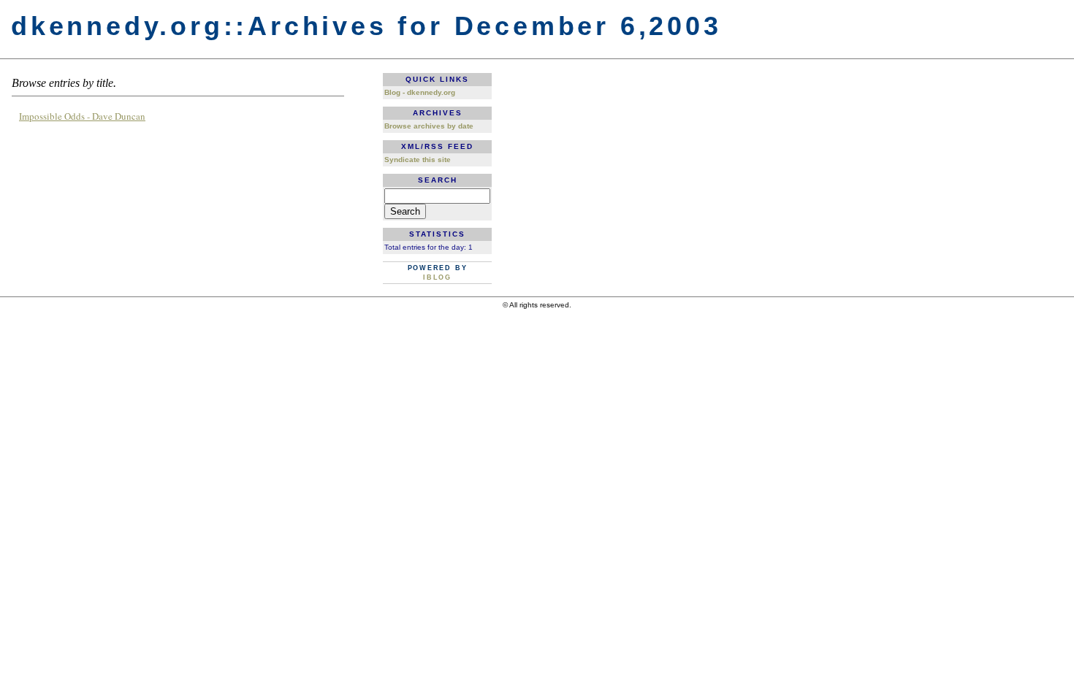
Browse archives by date (428, 126)
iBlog (437, 277)
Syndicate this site (417, 160)
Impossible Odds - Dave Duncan (82, 116)
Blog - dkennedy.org (419, 92)
